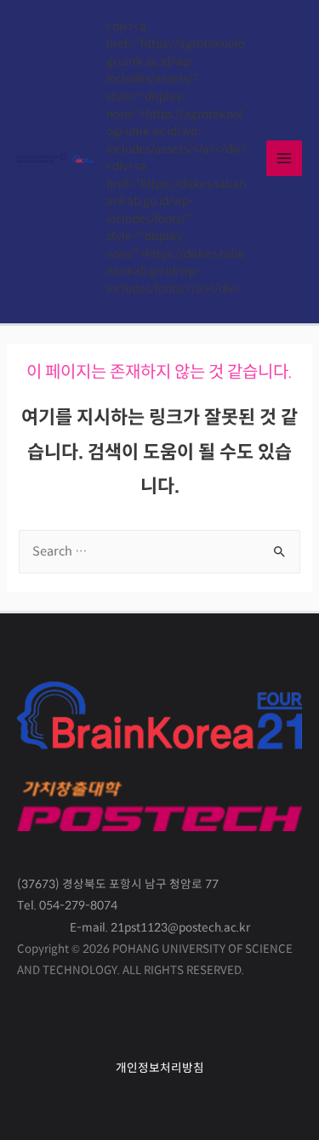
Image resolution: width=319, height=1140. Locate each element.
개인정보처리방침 (160, 1068)
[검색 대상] (159, 551)
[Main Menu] (284, 158)
